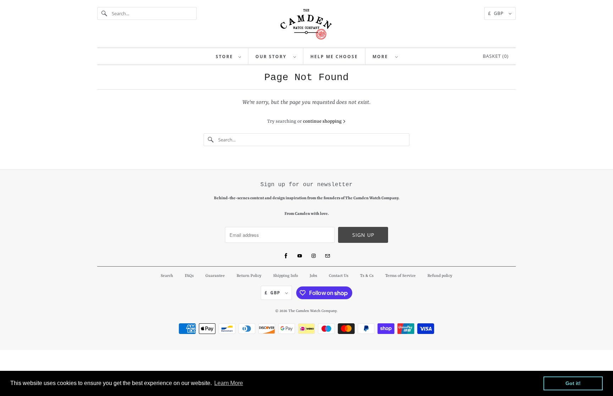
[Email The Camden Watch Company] (327, 256)
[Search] (104, 13)
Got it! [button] (573, 383)
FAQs (189, 276)
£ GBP (496, 13)
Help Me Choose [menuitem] (334, 57)
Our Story (272, 57)
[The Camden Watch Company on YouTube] (299, 256)
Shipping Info (285, 276)
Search (167, 276)
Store (225, 57)
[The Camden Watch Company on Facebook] (286, 256)
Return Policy (249, 276)
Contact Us (338, 276)
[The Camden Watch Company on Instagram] (313, 256)
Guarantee (215, 276)
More (382, 57)
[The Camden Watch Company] (306, 24)
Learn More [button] (228, 383)
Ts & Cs (367, 276)
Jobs (313, 276)
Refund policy (439, 276)
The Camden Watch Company (312, 311)
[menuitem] (228, 56)
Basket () (494, 56)
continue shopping (323, 121)
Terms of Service (400, 276)
